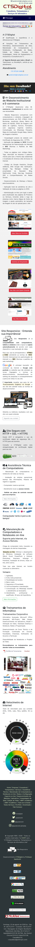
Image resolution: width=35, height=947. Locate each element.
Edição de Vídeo (13, 800)
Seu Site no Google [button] (19, 319)
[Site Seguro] (17, 890)
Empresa (15, 787)
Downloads (27, 805)
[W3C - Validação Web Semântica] (17, 878)
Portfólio (19, 805)
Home (9, 787)
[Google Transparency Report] (17, 910)
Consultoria (23, 787)
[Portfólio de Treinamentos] (17, 679)
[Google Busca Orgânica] (17, 884)
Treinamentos (9, 790)
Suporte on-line (10, 796)
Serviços (18, 790)
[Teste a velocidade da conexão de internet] (17, 732)
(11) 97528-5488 (26, 3)
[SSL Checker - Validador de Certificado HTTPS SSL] (17, 897)
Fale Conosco (17, 807)
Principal (9, 18)
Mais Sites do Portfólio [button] (20, 233)
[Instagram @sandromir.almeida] (10, 825)
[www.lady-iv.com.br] (17, 400)
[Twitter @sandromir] (13, 817)
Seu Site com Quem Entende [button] (19, 290)
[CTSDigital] (17, 7)
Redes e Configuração (24, 794)
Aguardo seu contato (11, 418)
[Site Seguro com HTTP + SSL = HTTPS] (17, 456)
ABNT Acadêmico (26, 800)
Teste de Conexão (24, 803)
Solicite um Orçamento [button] (20, 262)
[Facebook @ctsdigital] (14, 813)
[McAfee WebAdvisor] (17, 916)
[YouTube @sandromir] (12, 821)
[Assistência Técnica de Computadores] (17, 507)
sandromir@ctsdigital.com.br (22, 1)
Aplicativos (15, 798)
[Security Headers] (17, 903)
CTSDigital (19, 857)
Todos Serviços (9, 805)
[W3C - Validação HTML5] (17, 865)
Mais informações (10, 499)
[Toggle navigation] (29, 18)
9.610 (24, 838)
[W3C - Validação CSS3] (17, 871)
